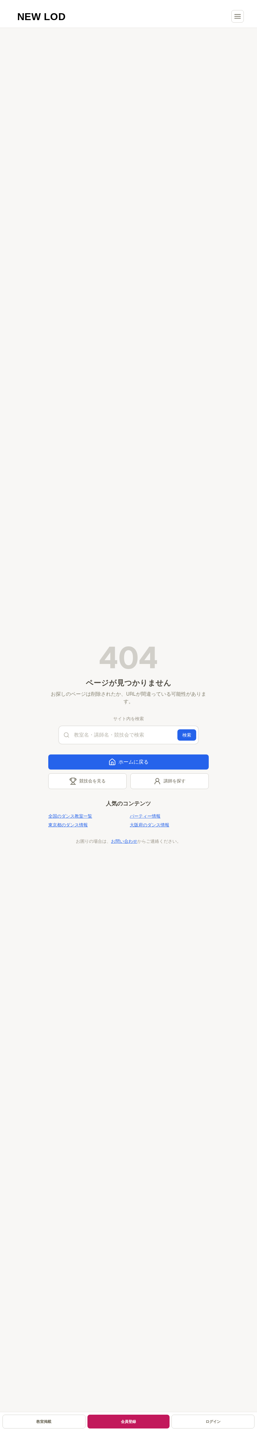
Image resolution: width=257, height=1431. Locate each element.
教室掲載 (43, 1421)
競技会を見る (92, 781)
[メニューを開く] (237, 16)
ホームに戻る (133, 762)
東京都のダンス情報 (68, 825)
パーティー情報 (145, 816)
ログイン (213, 1421)
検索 (186, 735)
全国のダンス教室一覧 (70, 816)
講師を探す (175, 781)
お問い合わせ (124, 841)
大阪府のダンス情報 (149, 825)
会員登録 (128, 1421)
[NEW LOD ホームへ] (41, 16)
